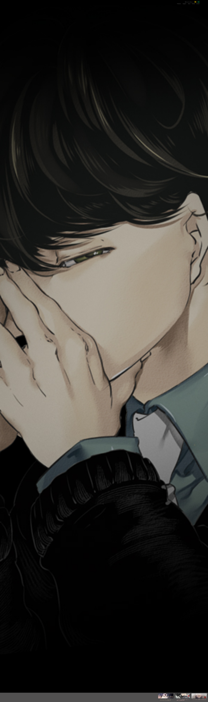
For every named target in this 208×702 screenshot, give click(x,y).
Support (184, 3)
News (189, 3)
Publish (193, 3)
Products (179, 3)
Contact (198, 3)
